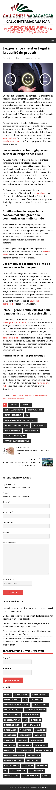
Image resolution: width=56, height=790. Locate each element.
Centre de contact (13, 710)
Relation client (25, 750)
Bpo (25, 700)
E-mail (7, 668)
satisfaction (34, 755)
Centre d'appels (40, 705)
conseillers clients (14, 410)
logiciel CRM (10, 735)
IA (27, 415)
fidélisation (26, 730)
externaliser (10, 730)
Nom (6, 658)
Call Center (36, 700)
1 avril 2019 (9, 58)
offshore (22, 740)
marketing (9, 740)
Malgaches (40, 735)
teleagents (27, 765)
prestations (40, 745)
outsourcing (36, 740)
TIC (5, 771)
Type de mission (10, 484)
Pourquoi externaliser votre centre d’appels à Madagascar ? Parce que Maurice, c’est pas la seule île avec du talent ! (26, 641)
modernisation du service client (20, 420)
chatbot (26, 405)
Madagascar (25, 735)
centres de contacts (35, 710)
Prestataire (9, 745)
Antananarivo (21, 694)
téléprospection (31, 776)
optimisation (39, 425)
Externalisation (32, 725)
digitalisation (35, 410)
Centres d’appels (12, 715)
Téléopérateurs (11, 776)
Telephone (42, 765)
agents (7, 694)
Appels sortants (12, 700)
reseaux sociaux (43, 750)
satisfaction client (13, 760)
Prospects (9, 750)
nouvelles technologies (16, 425)
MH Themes (44, 787)
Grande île (40, 730)
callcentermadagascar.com (29, 58)
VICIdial (45, 776)
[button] (52, 40)
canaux (13, 405)
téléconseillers (18, 771)
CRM (25, 720)
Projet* (6, 493)
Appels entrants (39, 694)
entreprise (36, 720)
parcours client (12, 430)
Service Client (31, 430)
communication (31, 715)
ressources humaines (14, 755)
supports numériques (15, 436)
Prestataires (25, 745)
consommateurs (12, 720)
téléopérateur (36, 771)
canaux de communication (16, 705)
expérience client (13, 415)
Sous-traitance (11, 765)
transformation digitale (17, 441)
